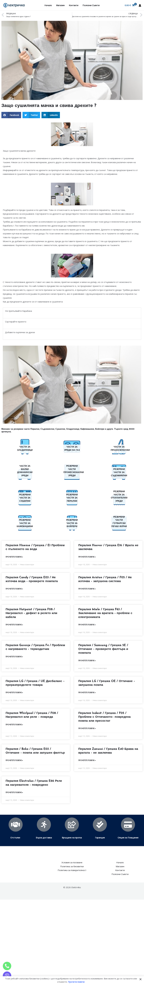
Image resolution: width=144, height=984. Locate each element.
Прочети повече (76, 981)
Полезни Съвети (91, 5)
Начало (48, 5)
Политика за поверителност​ (72, 870)
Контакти (73, 5)
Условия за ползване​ (71, 862)
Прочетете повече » (14, 557)
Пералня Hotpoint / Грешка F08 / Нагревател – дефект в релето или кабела (31, 613)
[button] (11, 115)
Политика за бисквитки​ (72, 866)
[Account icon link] (140, 5)
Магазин (60, 5)
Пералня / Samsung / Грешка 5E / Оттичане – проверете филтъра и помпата (103, 649)
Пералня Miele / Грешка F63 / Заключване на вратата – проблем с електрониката (105, 613)
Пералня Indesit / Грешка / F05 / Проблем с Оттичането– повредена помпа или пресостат (104, 717)
